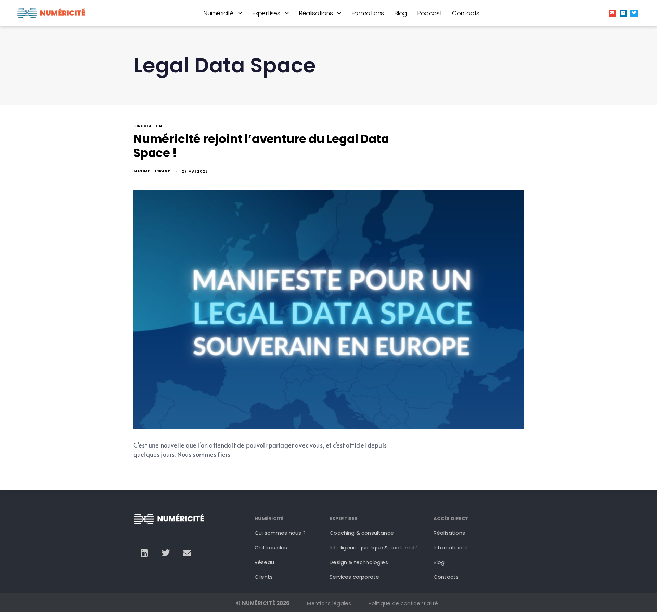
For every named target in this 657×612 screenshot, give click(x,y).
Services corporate (354, 577)
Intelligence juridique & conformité (374, 547)
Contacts (465, 13)
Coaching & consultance (362, 532)
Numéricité (218, 13)
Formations (367, 13)
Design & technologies (359, 562)
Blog (400, 13)
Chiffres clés (271, 547)
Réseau (264, 562)
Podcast (429, 13)
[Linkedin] (623, 13)
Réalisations (316, 13)
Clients (264, 577)
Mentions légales (329, 603)
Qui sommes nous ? (280, 532)
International (450, 547)
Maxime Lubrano (152, 171)
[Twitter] (634, 13)
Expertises (266, 13)
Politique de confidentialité (403, 603)
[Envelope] (612, 13)
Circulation (147, 126)
